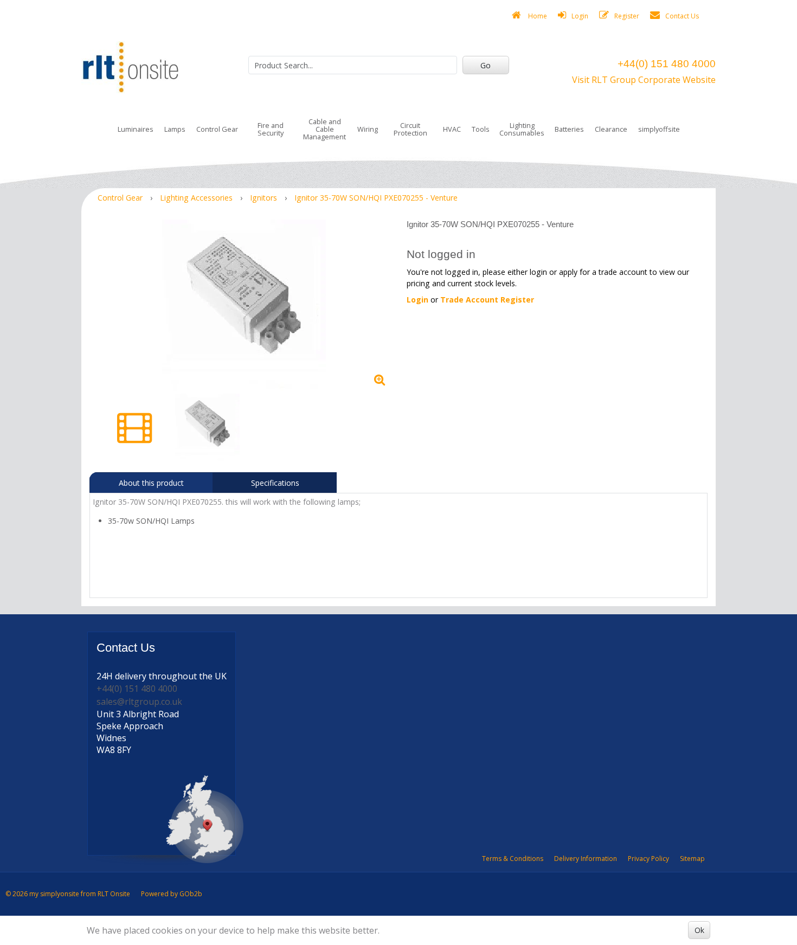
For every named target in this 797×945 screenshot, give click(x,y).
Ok (699, 930)
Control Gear (217, 129)
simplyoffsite (659, 129)
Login (579, 16)
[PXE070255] (244, 305)
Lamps (174, 129)
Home (536, 16)
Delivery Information (585, 858)
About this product (151, 483)
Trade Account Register (487, 299)
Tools (481, 129)
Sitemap (692, 858)
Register (626, 16)
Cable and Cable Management (324, 129)
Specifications (275, 483)
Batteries (569, 129)
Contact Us (682, 16)
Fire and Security (271, 129)
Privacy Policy (648, 858)
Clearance (611, 129)
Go (485, 65)
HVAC (452, 129)
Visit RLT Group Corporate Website (644, 80)
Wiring (367, 129)
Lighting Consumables (521, 129)
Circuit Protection (410, 129)
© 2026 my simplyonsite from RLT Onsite (67, 893)
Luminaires (135, 129)
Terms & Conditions (512, 858)
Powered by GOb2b (171, 893)
